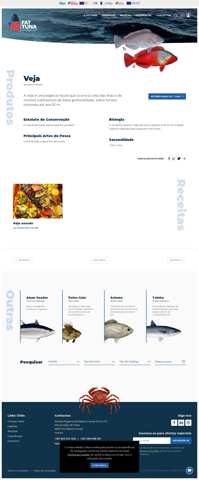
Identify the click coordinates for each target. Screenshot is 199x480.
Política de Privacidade (148, 451)
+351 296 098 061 (90, 438)
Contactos (163, 15)
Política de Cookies (78, 454)
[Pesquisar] (176, 15)
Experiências (143, 15)
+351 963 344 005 (65, 438)
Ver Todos (99, 260)
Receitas (125, 15)
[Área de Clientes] (188, 15)
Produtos (108, 15)
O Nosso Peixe (16, 421)
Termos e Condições (18, 470)
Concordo (99, 465)
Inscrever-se (181, 440)
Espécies (12, 426)
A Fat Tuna (90, 15)
